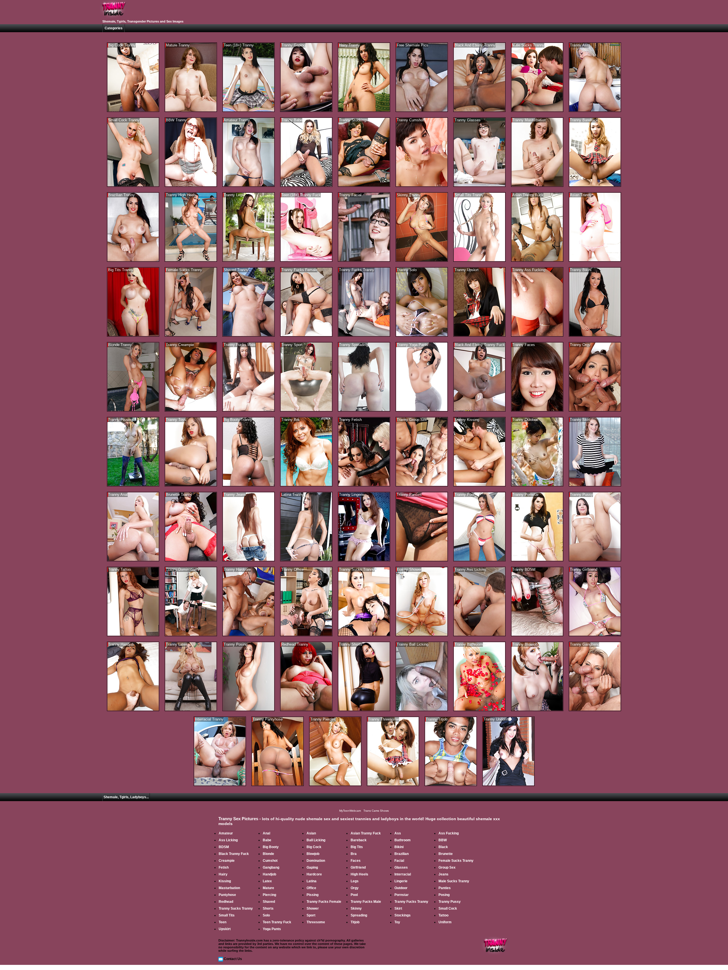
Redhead (226, 902)
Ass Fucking (449, 833)
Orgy (355, 888)
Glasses (401, 867)
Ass (397, 833)
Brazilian (401, 854)
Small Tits (227, 915)
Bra (354, 854)
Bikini (399, 847)
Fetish (224, 867)
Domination (316, 861)
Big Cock (314, 847)
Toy (397, 922)
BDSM (224, 847)
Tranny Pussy (450, 902)
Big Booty (271, 847)
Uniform (445, 922)
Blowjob (313, 854)
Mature (268, 888)
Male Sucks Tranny (454, 881)
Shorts (268, 908)
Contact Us (233, 959)
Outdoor (401, 888)
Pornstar (401, 895)
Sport (311, 915)
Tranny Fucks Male (366, 902)
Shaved (269, 902)
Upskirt (225, 929)
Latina (312, 881)
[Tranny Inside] (114, 18)
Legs (355, 881)
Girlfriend (358, 867)
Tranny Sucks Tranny (236, 908)
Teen (222, 922)
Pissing (312, 895)
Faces (356, 861)
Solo (266, 915)
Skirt (398, 908)
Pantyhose (227, 895)
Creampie (227, 861)
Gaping (312, 867)
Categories (114, 28)
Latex (267, 881)
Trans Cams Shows (376, 810)
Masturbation (229, 888)
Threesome (316, 922)
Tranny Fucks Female (324, 902)
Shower (313, 908)
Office (311, 888)
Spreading (359, 915)
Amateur (226, 833)
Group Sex (447, 867)
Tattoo (443, 915)
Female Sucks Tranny (456, 861)
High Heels (359, 874)
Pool (354, 895)
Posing (444, 895)
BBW (443, 840)
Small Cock (448, 908)
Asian (311, 833)
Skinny (356, 908)
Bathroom (402, 840)
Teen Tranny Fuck (277, 922)
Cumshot (270, 861)
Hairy (223, 874)
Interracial (402, 874)
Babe (267, 840)
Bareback (359, 840)
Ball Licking (316, 840)
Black (443, 847)
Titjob (355, 922)
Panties (445, 888)
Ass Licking (228, 840)
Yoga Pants (272, 929)
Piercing (269, 895)
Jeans (443, 874)
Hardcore (314, 874)
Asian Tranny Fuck (366, 833)
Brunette (446, 854)
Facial (399, 861)
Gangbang (271, 867)
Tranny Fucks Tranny (411, 902)
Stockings (402, 915)
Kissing (225, 881)
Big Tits (357, 847)
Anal (266, 833)
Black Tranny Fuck (234, 854)
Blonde (268, 854)
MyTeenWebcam (350, 810)
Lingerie (401, 881)
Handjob (269, 874)
